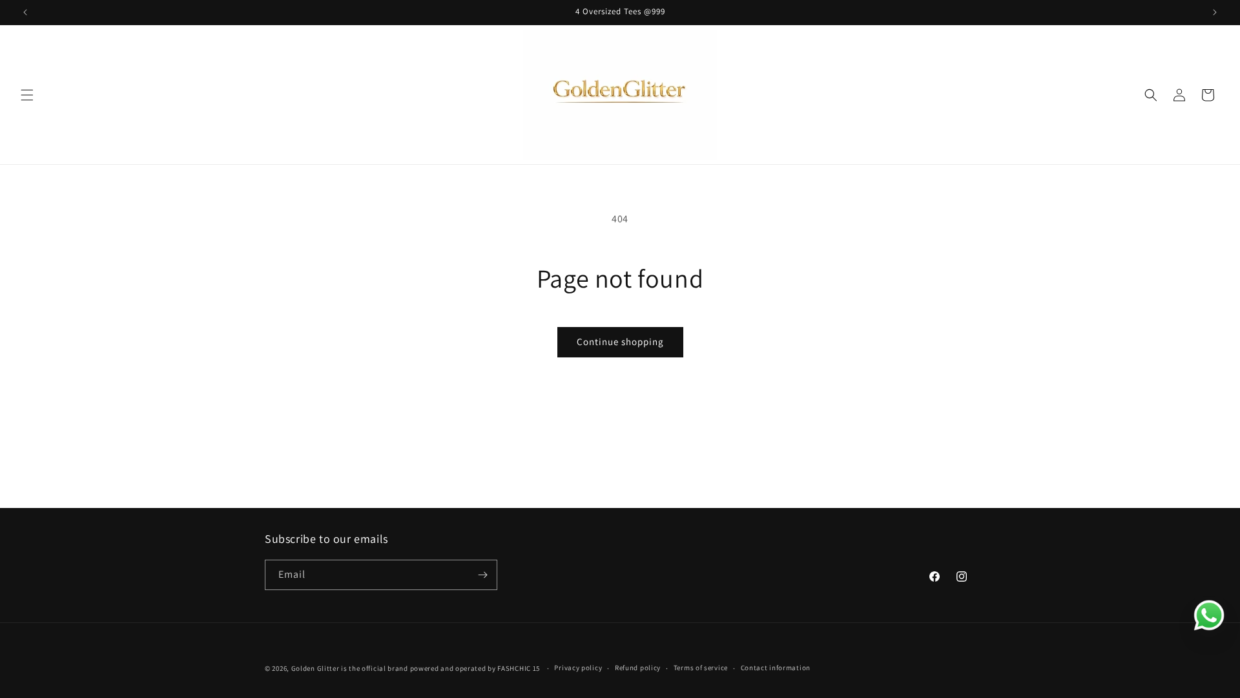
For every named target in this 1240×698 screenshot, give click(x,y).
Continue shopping (620, 341)
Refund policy (638, 667)
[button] (27, 95)
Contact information (776, 667)
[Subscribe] (482, 575)
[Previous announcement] (25, 12)
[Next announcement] (1215, 12)
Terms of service (701, 667)
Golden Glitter (315, 668)
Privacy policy (578, 667)
